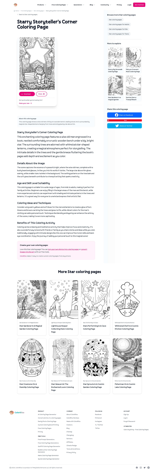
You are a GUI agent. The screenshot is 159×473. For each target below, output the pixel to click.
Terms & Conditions (73, 449)
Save (125, 120)
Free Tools (41, 436)
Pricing (119, 5)
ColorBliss (23, 256)
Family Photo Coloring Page (47, 421)
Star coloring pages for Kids (118, 29)
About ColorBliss (72, 414)
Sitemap (69, 432)
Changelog (70, 435)
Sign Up (126, 414)
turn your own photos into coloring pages (63, 249)
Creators (69, 425)
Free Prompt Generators (46, 439)
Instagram (98, 421)
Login (129, 5)
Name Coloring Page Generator (48, 455)
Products (40, 5)
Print (40, 94)
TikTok (97, 428)
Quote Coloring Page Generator (48, 459)
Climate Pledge (72, 445)
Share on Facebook (126, 115)
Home (17, 11)
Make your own (24, 103)
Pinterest (98, 418)
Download (27, 94)
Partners (69, 439)
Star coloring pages (39, 11)
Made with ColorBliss (73, 421)
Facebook (98, 414)
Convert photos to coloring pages (49, 418)
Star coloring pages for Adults (119, 24)
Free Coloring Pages (59, 5)
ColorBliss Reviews (73, 418)
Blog (91, 5)
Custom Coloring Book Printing (48, 425)
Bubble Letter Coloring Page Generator (47, 451)
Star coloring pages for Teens (119, 34)
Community (105, 5)
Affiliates (70, 442)
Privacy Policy (71, 452)
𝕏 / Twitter (99, 425)
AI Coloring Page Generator (47, 414)
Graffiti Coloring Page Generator (49, 446)
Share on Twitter (126, 126)
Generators (78, 5)
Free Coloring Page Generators (48, 443)
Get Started (139, 5)
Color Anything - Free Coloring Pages (136, 430)
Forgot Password (129, 421)
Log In (126, 418)
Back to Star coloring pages (28, 14)
